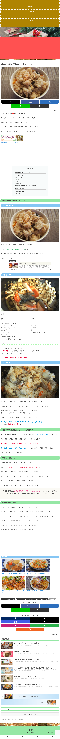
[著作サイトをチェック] (15, 618)
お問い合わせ (50, 732)
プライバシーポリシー (30, 732)
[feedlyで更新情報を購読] (44, 625)
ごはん (4, 599)
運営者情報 (30, 734)
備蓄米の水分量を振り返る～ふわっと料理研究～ (26, 185)
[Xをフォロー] (44, 618)
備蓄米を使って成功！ (20, 191)
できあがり (18, 183)
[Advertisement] (30, 48)
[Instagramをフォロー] (15, 621)
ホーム (10, 732)
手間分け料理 (44, 599)
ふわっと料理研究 (20, 599)
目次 (28, 168)
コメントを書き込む (30, 714)
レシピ (38, 599)
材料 (18, 179)
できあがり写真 (19, 175)
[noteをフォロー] (44, 621)
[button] (39, 106)
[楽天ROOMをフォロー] (15, 625)
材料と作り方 (19, 177)
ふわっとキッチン (11, 599)
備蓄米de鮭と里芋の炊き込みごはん (23, 172)
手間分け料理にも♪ (19, 188)
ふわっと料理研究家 (31, 599)
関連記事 (18, 193)
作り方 (18, 181)
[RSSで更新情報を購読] (30, 629)
